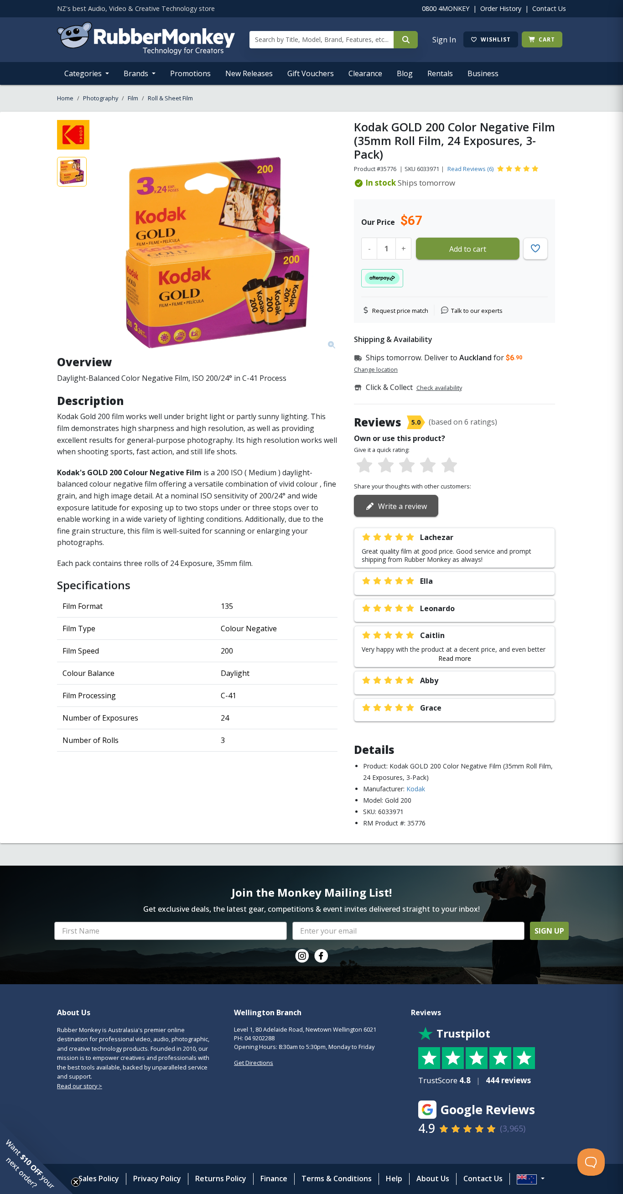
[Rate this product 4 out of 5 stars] (427, 466)
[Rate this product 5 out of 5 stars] (449, 466)
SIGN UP (549, 931)
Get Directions (253, 1063)
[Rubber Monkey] (146, 52)
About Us (432, 1178)
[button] (36, 1157)
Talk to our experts (477, 310)
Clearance (365, 73)
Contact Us (549, 8)
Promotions (190, 73)
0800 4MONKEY (445, 8)
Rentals (440, 73)
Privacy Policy (157, 1178)
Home (65, 98)
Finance (273, 1178)
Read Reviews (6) (470, 169)
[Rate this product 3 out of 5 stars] (406, 466)
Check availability (439, 388)
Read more (454, 658)
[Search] (406, 39)
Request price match (400, 310)
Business (482, 73)
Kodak (415, 788)
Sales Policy (98, 1178)
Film (133, 98)
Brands (137, 73)
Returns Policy (220, 1178)
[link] (302, 956)
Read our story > (79, 1086)
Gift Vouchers (310, 73)
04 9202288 (259, 1038)
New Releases (249, 73)
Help (394, 1178)
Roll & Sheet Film (170, 98)
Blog (405, 73)
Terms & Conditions (336, 1178)
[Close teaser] (75, 1182)
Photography (100, 98)
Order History (500, 8)
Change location (376, 369)
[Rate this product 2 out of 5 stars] (385, 466)
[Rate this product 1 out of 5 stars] (364, 466)
